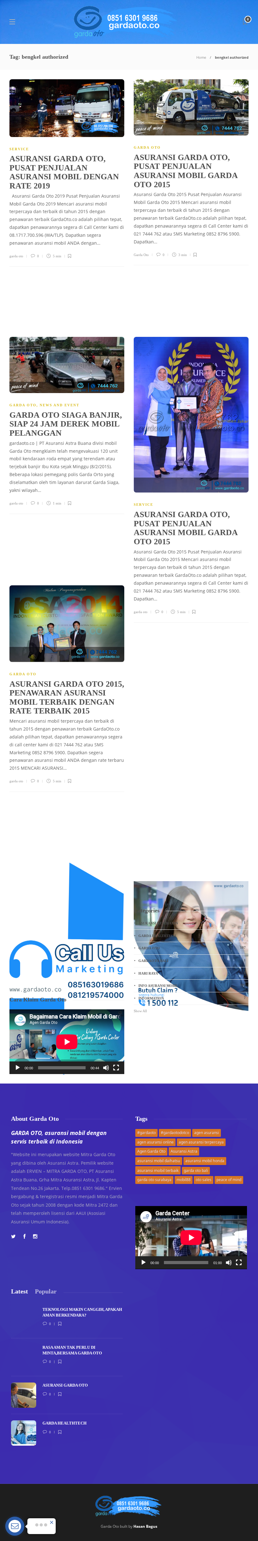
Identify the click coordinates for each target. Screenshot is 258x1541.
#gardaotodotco (175, 1132)
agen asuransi (206, 1132)
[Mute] (106, 1068)
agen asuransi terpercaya (201, 1142)
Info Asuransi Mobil (192, 985)
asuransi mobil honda (204, 1160)
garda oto (16, 256)
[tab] (19, 1291)
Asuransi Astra (184, 1151)
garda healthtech (192, 935)
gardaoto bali (192, 960)
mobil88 (184, 1179)
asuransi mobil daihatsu (158, 1160)
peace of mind (228, 1179)
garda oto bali (196, 1170)
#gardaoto (146, 1132)
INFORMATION (192, 998)
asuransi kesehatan (192, 923)
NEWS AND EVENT (59, 405)
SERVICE (19, 149)
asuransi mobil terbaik (158, 1170)
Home (201, 57)
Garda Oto (141, 255)
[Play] (17, 1068)
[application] (66, 1041)
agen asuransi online (155, 1142)
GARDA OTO (147, 147)
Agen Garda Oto (151, 1151)
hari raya (192, 973)
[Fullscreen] (116, 1068)
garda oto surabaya (154, 1179)
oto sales (203, 1179)
